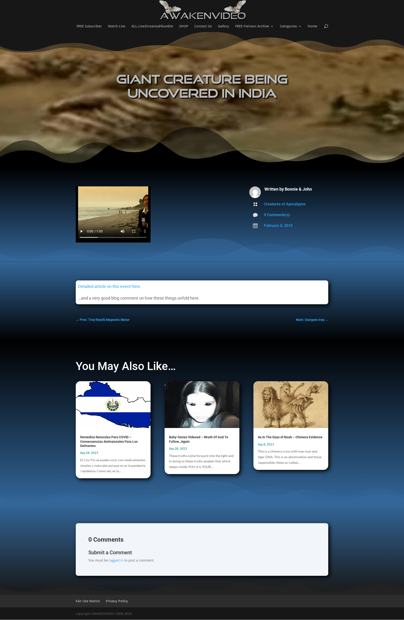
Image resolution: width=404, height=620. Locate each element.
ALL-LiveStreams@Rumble (152, 26)
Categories (288, 26)
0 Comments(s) (277, 215)
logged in (116, 560)
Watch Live (116, 26)
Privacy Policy (117, 601)
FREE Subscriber (89, 26)
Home (312, 26)
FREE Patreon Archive (252, 26)
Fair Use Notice (88, 601)
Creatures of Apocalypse (285, 204)
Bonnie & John (298, 189)
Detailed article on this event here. (109, 286)
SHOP (183, 26)
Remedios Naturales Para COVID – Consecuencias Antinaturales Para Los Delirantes (109, 441)
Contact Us (203, 26)
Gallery (223, 26)
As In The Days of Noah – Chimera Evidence (290, 437)
